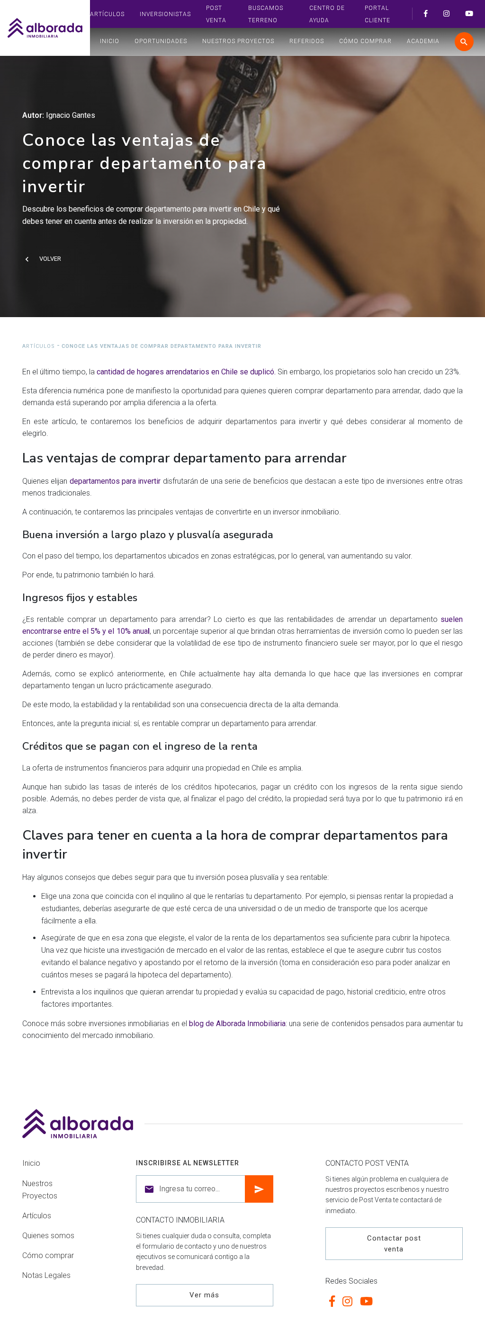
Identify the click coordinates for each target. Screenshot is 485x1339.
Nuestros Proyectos (238, 41)
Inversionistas (165, 14)
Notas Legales (46, 1275)
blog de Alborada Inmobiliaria (237, 1023)
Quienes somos (48, 1235)
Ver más (204, 1295)
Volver (50, 258)
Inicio (109, 41)
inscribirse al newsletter (187, 1163)
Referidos (306, 41)
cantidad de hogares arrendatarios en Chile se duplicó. (186, 371)
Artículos (107, 14)
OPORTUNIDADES (161, 41)
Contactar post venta (394, 1243)
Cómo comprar (365, 41)
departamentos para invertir (115, 481)
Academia (423, 41)
